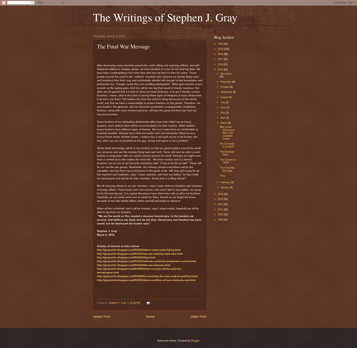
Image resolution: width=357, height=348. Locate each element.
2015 (221, 69)
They (222, 175)
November (226, 81)
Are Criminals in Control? (227, 145)
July (223, 102)
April (223, 117)
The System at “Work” (228, 161)
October (225, 87)
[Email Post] (148, 302)
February (226, 182)
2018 (221, 54)
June (223, 107)
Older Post (198, 316)
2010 (221, 214)
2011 (221, 209)
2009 (221, 219)
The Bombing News (227, 153)
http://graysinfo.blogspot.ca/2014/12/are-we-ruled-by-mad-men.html (140, 253)
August (225, 97)
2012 (221, 204)
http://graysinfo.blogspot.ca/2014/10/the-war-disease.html (133, 265)
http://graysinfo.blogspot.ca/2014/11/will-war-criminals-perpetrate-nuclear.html (146, 261)
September (227, 92)
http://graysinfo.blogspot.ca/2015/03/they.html (126, 257)
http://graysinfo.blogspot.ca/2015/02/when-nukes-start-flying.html (139, 250)
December (226, 73)
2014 (221, 194)
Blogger (195, 340)
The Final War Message (227, 169)
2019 (221, 49)
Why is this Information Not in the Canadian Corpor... (227, 133)
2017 (221, 59)
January (225, 187)
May (223, 112)
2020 (221, 44)
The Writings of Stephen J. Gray (165, 17)
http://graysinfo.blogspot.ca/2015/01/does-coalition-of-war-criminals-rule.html (146, 280)
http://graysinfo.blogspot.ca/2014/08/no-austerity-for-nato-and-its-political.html (147, 276)
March (224, 122)
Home (150, 316)
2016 (221, 64)
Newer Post (101, 316)
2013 (221, 199)
